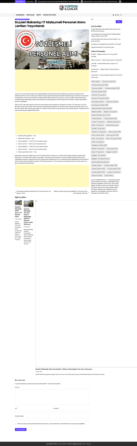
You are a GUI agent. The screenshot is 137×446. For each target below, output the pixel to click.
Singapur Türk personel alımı (100, 159)
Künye (38, 15)
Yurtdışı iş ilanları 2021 (113, 169)
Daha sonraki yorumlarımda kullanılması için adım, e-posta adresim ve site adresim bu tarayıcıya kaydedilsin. (51, 424)
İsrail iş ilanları (109, 175)
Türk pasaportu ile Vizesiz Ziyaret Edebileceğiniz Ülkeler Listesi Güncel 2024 (50, 1)
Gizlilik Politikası (49, 15)
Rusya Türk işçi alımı (98, 152)
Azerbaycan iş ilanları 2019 (100, 105)
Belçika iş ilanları (97, 112)
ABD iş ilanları (96, 82)
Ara (92, 19)
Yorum (17, 387)
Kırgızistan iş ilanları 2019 (99, 145)
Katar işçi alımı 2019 (112, 135)
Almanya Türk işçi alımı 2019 (100, 98)
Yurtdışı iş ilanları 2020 (98, 169)
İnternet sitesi (19, 416)
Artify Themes (86, 444)
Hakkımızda (20, 15)
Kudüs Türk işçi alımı (98, 142)
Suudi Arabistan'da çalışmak (100, 162)
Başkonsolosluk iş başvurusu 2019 (101, 108)
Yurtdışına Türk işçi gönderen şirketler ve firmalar (106, 44)
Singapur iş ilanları (111, 152)
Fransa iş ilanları (96, 118)
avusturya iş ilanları (112, 102)
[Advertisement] (52, 80)
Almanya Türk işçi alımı (99, 95)
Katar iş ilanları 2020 (98, 135)
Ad (16, 408)
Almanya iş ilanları (97, 88)
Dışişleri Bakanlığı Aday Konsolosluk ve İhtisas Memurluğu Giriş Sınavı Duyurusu (63, 369)
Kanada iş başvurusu (112, 125)
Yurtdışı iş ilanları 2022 (98, 172)
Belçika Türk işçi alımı (110, 112)
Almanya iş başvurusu (108, 82)
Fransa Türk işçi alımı (98, 122)
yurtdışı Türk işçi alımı (113, 172)
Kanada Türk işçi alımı (98, 128)
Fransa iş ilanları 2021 (110, 118)
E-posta (56, 408)
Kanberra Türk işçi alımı (99, 132)
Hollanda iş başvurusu (113, 122)
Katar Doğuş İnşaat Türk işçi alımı (112, 60)
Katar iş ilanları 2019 (114, 132)
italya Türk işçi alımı (98, 125)
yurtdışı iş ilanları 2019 (110, 165)
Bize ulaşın (30, 15)
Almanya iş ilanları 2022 (99, 92)
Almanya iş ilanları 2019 (112, 88)
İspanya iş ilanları (97, 175)
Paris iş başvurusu (112, 149)
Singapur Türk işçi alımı (99, 155)
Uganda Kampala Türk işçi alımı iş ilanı (102, 47)
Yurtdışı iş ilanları (62, 444)
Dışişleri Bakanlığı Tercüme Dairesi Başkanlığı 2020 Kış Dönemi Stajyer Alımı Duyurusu (28, 216)
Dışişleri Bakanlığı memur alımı (22, 19)
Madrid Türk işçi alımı (98, 149)
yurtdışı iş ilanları (97, 165)
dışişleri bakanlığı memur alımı (101, 115)
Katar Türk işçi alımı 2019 (113, 138)
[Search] (121, 15)
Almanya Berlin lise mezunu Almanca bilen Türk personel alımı (92, 1)
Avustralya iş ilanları (98, 102)
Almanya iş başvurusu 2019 (100, 85)
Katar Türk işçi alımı (98, 138)
